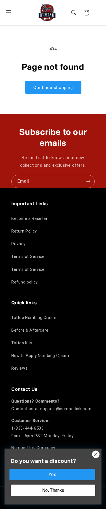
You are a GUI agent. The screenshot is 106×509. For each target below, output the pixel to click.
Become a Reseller (29, 218)
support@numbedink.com (66, 408)
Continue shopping (53, 87)
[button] (8, 12)
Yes (52, 474)
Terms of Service (28, 256)
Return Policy (24, 231)
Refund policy (24, 282)
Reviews (19, 368)
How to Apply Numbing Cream (40, 355)
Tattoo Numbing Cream (34, 317)
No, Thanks (53, 490)
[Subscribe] (88, 181)
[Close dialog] (96, 454)
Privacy (18, 244)
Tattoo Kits (22, 343)
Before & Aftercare (30, 330)
